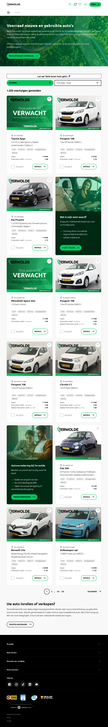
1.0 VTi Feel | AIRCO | (69, 388)
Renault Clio (18, 550)
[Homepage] (8, 12)
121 (58, 591)
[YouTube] (36, 684)
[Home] (13, 4)
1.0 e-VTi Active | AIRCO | (70, 142)
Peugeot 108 (67, 138)
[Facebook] (9, 684)
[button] (94, 591)
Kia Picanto (17, 219)
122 (62, 591)
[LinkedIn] (30, 684)
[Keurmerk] (12, 697)
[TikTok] (23, 684)
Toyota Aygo (18, 138)
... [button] (54, 591)
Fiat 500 (64, 468)
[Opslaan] (49, 99)
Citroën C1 (66, 384)
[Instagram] (16, 684)
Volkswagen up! (69, 550)
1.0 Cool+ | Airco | (18, 304)
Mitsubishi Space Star (23, 300)
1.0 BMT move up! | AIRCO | (72, 554)
